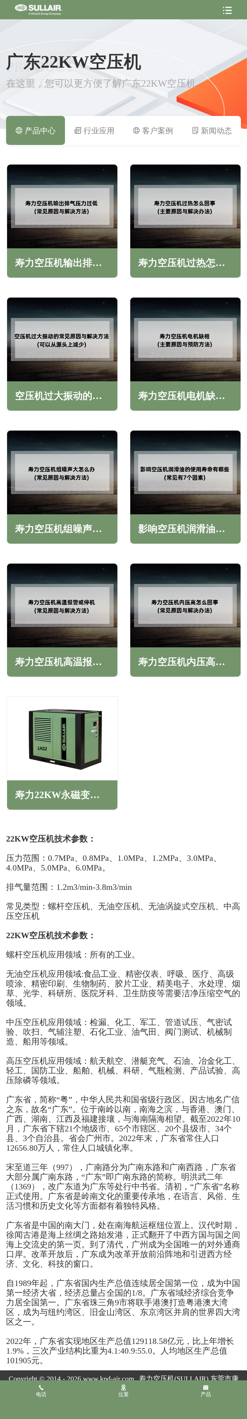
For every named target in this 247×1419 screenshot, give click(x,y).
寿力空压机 (38, 9)
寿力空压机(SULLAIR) (173, 1379)
